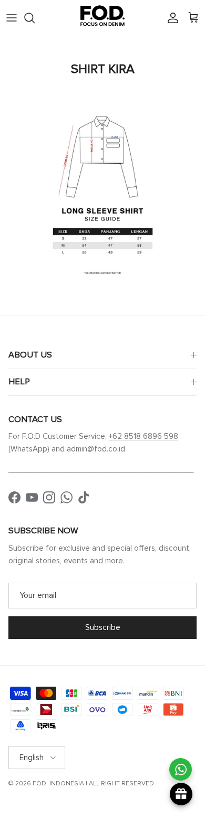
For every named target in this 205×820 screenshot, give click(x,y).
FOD (39, 783)
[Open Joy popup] (181, 794)
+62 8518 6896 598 (143, 436)
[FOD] (102, 17)
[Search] (34, 17)
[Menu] (11, 17)
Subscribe (102, 627)
